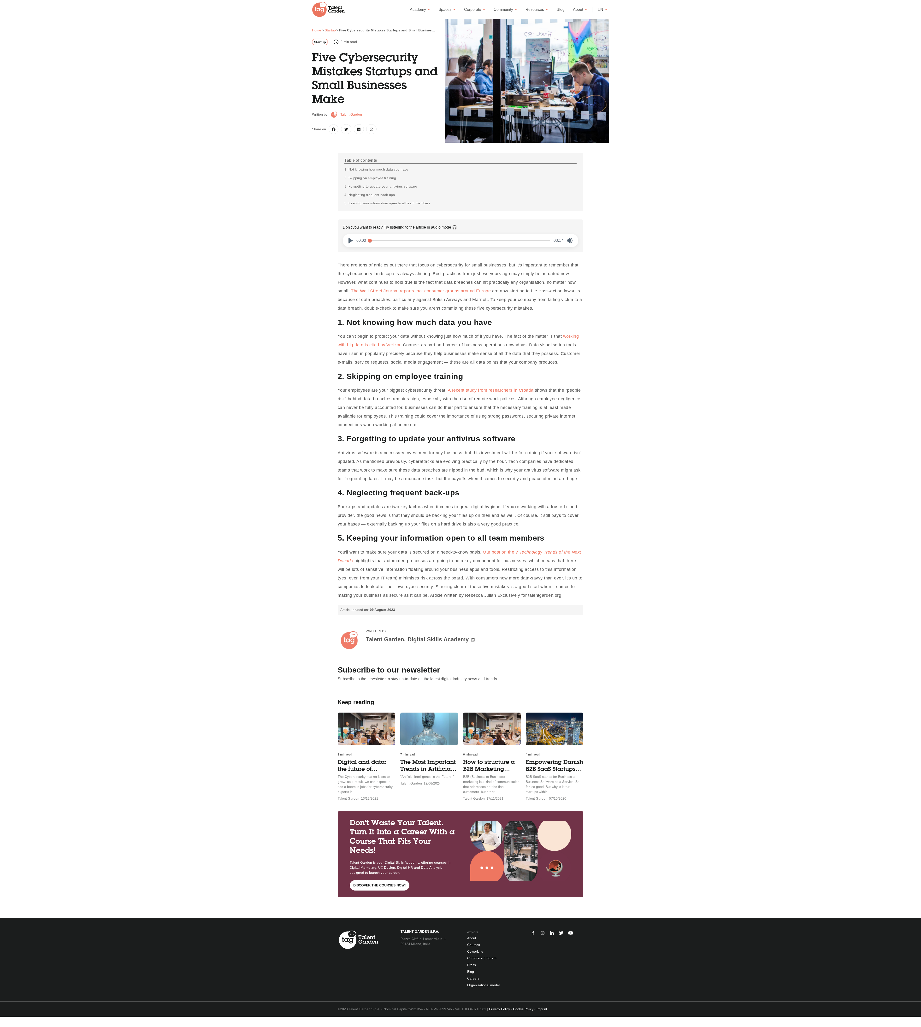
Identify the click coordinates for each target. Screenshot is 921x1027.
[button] (350, 240)
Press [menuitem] (471, 965)
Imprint (542, 1009)
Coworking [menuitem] (475, 951)
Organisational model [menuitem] (483, 985)
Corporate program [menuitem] (481, 958)
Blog (561, 9)
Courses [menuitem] (473, 945)
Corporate (472, 9)
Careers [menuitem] (473, 978)
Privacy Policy (499, 1009)
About (578, 9)
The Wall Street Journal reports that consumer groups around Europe (421, 291)
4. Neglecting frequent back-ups (369, 195)
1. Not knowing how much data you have (376, 169)
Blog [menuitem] (470, 972)
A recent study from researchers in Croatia (490, 390)
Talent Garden (351, 114)
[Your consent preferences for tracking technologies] (3, 1022)
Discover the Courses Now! (379, 885)
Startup (320, 42)
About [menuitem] (471, 938)
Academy (418, 9)
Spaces (444, 9)
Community (503, 9)
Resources (534, 9)
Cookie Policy (523, 1009)
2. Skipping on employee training (370, 178)
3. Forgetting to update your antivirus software (380, 186)
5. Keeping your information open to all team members (387, 203)
